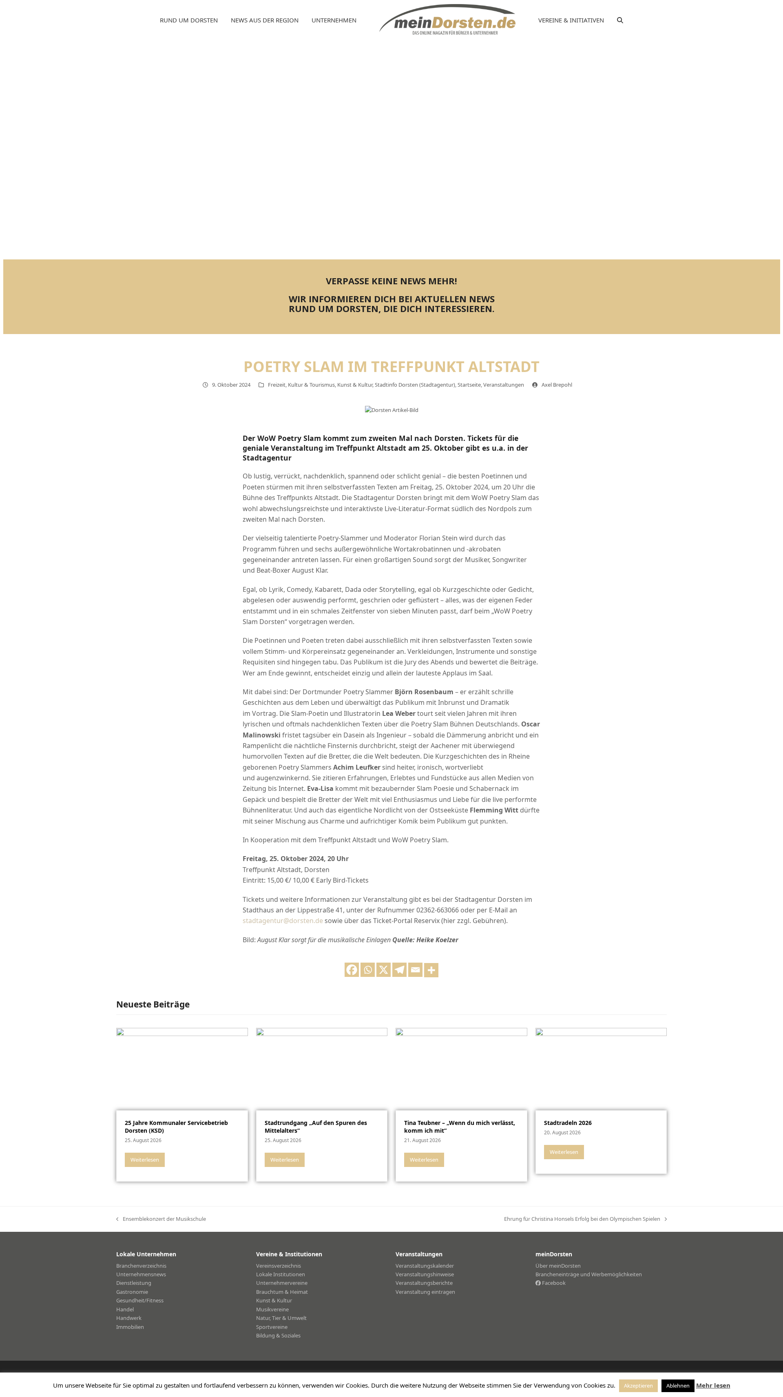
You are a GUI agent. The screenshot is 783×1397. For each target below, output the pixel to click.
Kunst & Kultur (354, 384)
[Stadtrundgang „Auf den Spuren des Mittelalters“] (322, 1068)
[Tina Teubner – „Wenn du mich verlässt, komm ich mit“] (461, 1068)
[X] (383, 970)
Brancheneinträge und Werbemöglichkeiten (588, 1274)
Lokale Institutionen (280, 1274)
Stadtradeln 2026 (568, 1123)
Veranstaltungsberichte (424, 1282)
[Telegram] (399, 970)
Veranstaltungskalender (425, 1265)
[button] (620, 20)
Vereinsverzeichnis (278, 1265)
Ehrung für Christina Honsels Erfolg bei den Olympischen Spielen (582, 1219)
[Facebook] (352, 970)
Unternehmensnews (141, 1274)
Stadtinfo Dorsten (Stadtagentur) (415, 384)
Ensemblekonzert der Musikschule (161, 1219)
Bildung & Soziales (278, 1335)
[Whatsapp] (368, 970)
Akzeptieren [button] (638, 1385)
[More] (431, 970)
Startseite (469, 384)
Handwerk (129, 1318)
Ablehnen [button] (678, 1385)
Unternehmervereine (281, 1282)
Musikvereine (272, 1309)
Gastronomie (132, 1291)
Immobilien (130, 1327)
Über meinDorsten (558, 1265)
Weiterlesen (144, 1159)
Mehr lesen (713, 1385)
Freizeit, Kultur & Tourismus (301, 384)
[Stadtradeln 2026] (601, 1068)
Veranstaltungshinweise (425, 1274)
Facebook (553, 1282)
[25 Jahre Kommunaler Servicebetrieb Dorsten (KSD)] (182, 1068)
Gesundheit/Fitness (140, 1300)
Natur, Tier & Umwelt (281, 1318)
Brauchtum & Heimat (282, 1291)
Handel (125, 1309)
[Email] (415, 970)
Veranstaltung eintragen (425, 1291)
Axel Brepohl (557, 384)
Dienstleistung (133, 1282)
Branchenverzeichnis (141, 1265)
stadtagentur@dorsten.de (283, 920)
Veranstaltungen (503, 384)
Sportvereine (272, 1327)
